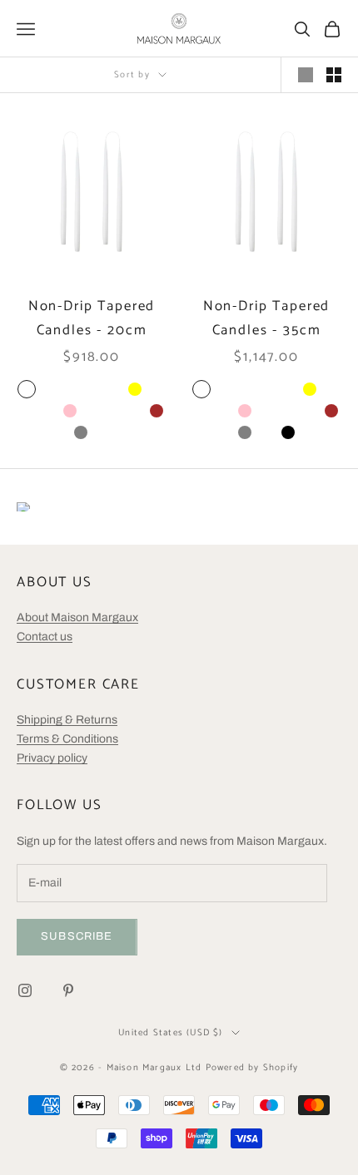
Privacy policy (52, 758)
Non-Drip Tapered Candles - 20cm (92, 318)
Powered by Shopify (252, 1067)
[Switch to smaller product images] (333, 74)
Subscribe (77, 936)
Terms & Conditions (67, 739)
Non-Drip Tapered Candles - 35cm (267, 318)
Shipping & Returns (67, 719)
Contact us (44, 636)
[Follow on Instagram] (25, 990)
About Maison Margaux (77, 617)
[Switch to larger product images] (305, 74)
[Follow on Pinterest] (68, 990)
